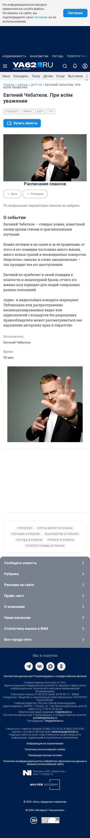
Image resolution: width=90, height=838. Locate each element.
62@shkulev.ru (63, 712)
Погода (57, 56)
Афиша (23, 85)
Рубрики (11, 574)
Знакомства (39, 56)
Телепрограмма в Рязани (45, 545)
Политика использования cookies (45, 749)
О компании (14, 607)
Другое (36, 85)
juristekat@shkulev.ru (45, 717)
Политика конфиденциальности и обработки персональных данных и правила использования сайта (45, 763)
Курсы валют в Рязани (55, 528)
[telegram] (28, 666)
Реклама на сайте (19, 585)
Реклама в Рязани (26, 534)
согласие (41, 17)
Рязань (9, 85)
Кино (6, 76)
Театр (36, 76)
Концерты (21, 76)
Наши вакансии (17, 617)
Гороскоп (24, 528)
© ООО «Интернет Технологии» (45, 810)
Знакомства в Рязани (61, 534)
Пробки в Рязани (61, 539)
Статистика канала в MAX (26, 628)
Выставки (75, 76)
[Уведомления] (75, 66)
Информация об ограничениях (45, 743)
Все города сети (17, 639)
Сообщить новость (20, 563)
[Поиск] (65, 66)
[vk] (39, 666)
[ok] (61, 666)
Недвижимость (14, 56)
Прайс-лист (14, 596)
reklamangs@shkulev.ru (64, 731)
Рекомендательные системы (45, 755)
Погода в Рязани (29, 539)
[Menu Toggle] (5, 66)
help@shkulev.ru (54, 720)
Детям (48, 76)
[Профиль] (85, 66)
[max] (50, 666)
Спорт (60, 76)
